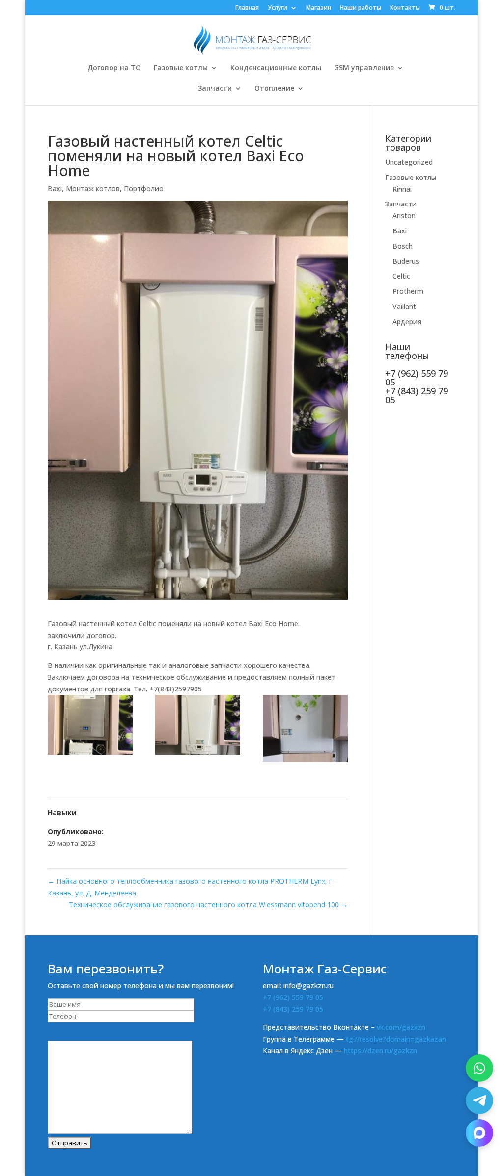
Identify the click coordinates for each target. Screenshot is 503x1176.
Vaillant (404, 306)
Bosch (402, 246)
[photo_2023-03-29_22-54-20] (305, 730)
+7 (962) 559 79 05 (293, 997)
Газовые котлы (181, 68)
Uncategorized (409, 162)
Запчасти (215, 89)
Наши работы (360, 8)
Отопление (274, 89)
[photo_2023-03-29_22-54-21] (197, 727)
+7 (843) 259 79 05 (293, 1009)
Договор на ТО (114, 68)
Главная (247, 8)
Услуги (277, 8)
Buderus (405, 261)
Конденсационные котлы (275, 68)
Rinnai (402, 189)
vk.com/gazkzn (401, 1027)
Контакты (405, 8)
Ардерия (406, 321)
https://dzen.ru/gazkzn (380, 1050)
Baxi (55, 188)
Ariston (404, 215)
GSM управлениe (364, 68)
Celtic (401, 276)
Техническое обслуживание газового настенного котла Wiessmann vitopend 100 (208, 904)
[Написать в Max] (479, 1133)
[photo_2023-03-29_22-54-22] (90, 727)
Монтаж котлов (93, 188)
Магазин (318, 8)
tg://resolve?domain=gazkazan (396, 1039)
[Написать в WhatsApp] (479, 1068)
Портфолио (144, 188)
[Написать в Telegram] (479, 1100)
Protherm (407, 291)
